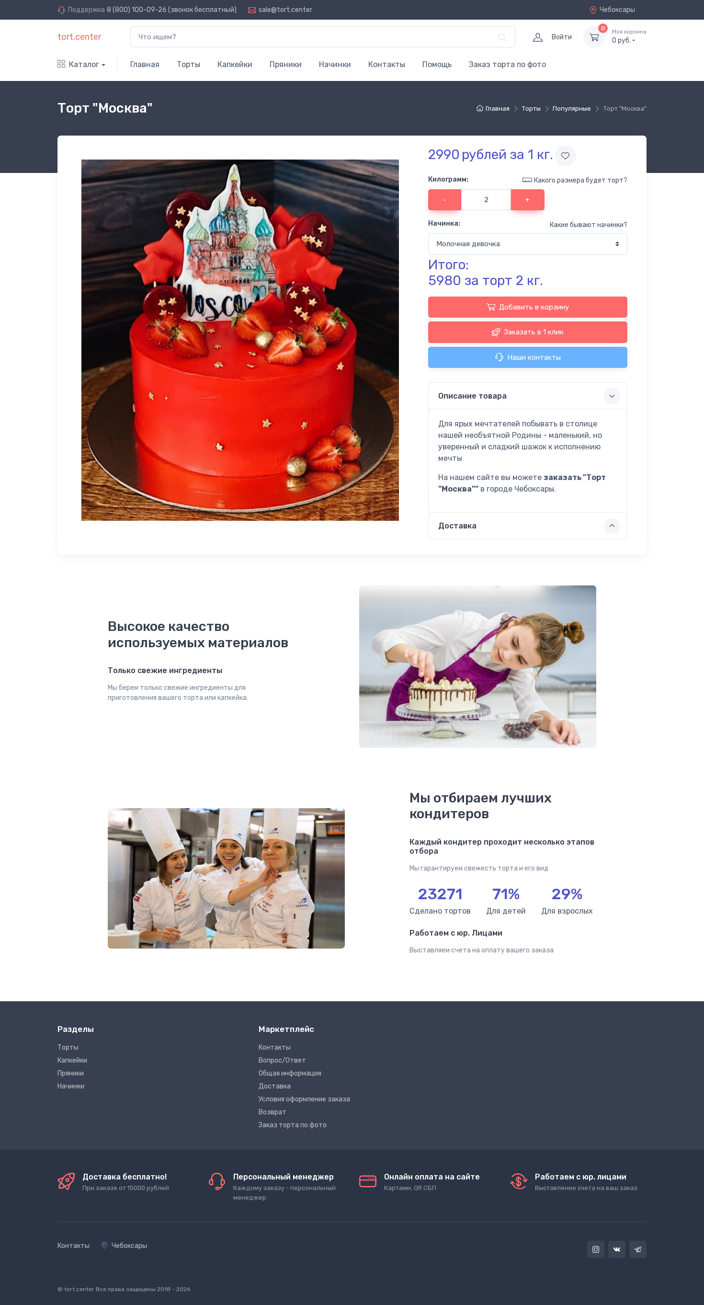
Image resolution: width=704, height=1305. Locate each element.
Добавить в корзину (534, 307)
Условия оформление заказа (304, 1099)
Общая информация (290, 1073)
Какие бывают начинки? (588, 225)
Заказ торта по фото (507, 64)
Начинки (335, 64)
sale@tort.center (285, 10)
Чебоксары (617, 10)
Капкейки (234, 64)
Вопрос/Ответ (282, 1060)
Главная (144, 64)
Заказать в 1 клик (534, 332)
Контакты (386, 64)
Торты (188, 64)
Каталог (84, 64)
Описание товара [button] (472, 396)
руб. (629, 37)
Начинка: (444, 223)
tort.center (79, 37)
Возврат (272, 1112)
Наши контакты (534, 357)
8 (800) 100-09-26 (137, 10)
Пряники (286, 64)
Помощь (437, 64)
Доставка (275, 1086)
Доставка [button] (457, 525)
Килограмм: (448, 179)
